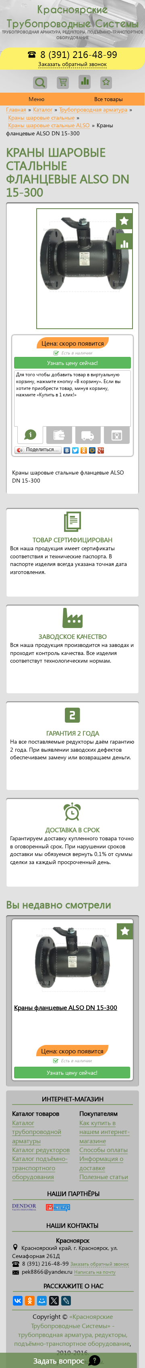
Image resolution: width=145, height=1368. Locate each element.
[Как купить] (30, 435)
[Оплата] (59, 435)
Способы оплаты (103, 1149)
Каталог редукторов (41, 1149)
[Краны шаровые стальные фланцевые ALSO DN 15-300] (72, 959)
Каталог (42, 109)
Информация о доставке (101, 1162)
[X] (54, 1301)
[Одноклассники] (84, 448)
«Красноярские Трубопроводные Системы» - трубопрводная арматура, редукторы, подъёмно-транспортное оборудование (72, 1329)
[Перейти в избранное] (85, 82)
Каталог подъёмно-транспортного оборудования (40, 1167)
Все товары (108, 99)
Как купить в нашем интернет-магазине (104, 1131)
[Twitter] (75, 448)
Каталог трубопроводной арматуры (36, 1131)
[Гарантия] (117, 435)
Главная (16, 109)
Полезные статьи (103, 1176)
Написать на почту (95, 1272)
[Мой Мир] (92, 448)
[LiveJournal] (66, 1301)
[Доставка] (88, 435)
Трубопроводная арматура (93, 109)
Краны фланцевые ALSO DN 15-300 (65, 1007)
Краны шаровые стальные (41, 117)
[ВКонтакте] (67, 448)
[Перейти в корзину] (63, 83)
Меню (36, 99)
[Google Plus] (101, 448)
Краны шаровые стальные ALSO (49, 125)
